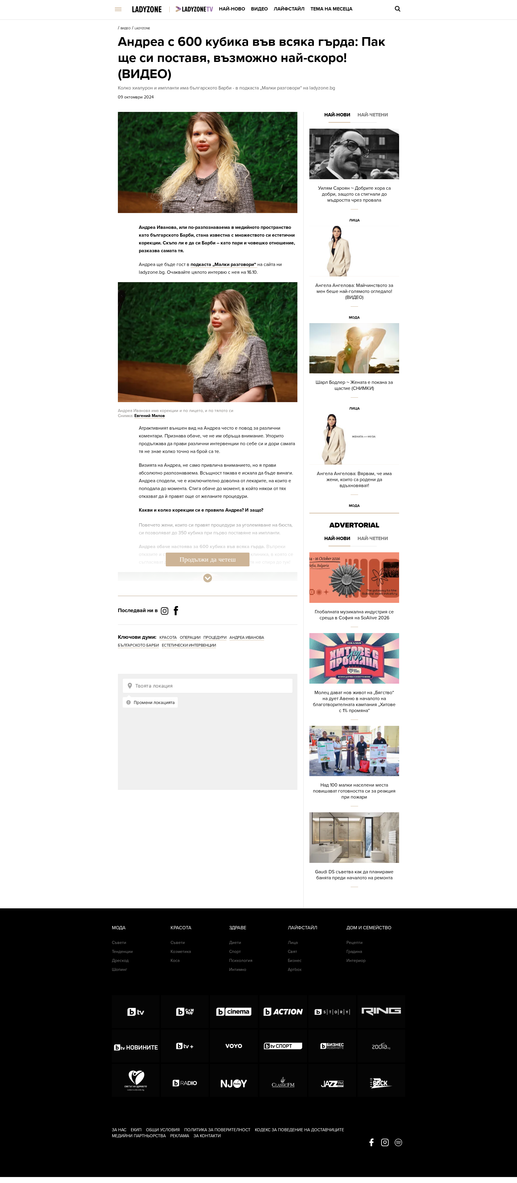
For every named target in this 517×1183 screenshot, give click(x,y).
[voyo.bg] (234, 1046)
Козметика (181, 951)
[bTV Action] (283, 1011)
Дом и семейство (368, 928)
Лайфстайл (289, 9)
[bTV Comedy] (185, 1011)
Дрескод (120, 960)
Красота (181, 928)
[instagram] (385, 1143)
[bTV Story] (332, 1011)
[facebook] (371, 1143)
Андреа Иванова (246, 637)
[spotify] (398, 1143)
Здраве (237, 928)
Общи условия (163, 1129)
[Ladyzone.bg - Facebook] (175, 624)
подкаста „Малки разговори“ (224, 264)
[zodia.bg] (381, 1046)
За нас (119, 1129)
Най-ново (232, 9)
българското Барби (138, 645)
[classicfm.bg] (283, 1080)
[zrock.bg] (381, 1080)
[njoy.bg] (234, 1080)
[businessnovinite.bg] (332, 1046)
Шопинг (119, 969)
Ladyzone (142, 28)
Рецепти (354, 942)
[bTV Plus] (185, 1046)
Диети (235, 942)
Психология (241, 960)
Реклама (179, 1135)
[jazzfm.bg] (332, 1080)
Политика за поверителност (217, 1129)
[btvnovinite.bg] (135, 1046)
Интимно (237, 969)
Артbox (295, 969)
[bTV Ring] (381, 1011)
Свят (292, 951)
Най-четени (373, 115)
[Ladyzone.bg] (153, 9)
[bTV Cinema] (234, 1011)
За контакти (207, 1135)
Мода (354, 317)
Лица (354, 220)
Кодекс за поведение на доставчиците (299, 1129)
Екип (136, 1129)
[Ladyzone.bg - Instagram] (165, 611)
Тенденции (122, 951)
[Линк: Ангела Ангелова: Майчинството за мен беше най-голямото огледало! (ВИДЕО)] (354, 274)
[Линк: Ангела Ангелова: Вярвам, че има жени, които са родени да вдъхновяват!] (354, 462)
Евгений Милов (149, 415)
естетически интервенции (189, 645)
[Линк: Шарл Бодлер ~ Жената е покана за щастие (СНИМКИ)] (354, 368)
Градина (354, 951)
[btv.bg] (135, 1011)
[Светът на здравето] (135, 1080)
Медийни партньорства (139, 1135)
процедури (214, 637)
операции (190, 637)
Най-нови (337, 115)
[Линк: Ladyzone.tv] (194, 9)
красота (168, 637)
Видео (259, 9)
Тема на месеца (331, 9)
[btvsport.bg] (283, 1046)
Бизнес (295, 960)
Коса (175, 960)
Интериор (356, 960)
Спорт (235, 951)
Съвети (119, 942)
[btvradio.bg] (185, 1080)
